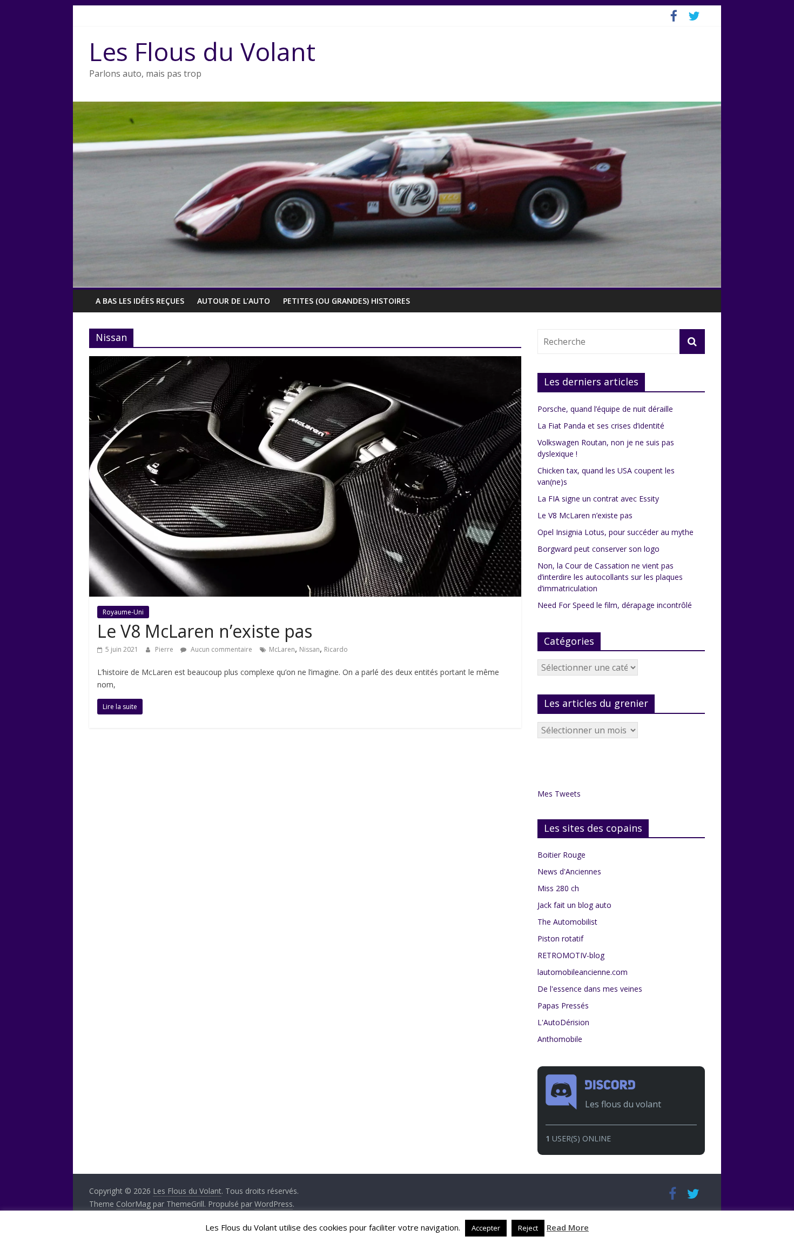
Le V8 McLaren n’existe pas (204, 631)
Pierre (165, 649)
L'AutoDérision (563, 1022)
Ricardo (336, 649)
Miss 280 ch (558, 888)
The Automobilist (567, 922)
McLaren (282, 649)
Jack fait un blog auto (574, 905)
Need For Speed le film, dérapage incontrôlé (614, 605)
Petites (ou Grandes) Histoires (346, 301)
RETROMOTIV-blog (570, 955)
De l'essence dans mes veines (589, 989)
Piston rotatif (560, 938)
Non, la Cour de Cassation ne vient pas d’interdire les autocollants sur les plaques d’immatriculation (610, 576)
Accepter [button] (486, 1228)
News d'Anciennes (569, 871)
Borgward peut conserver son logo (598, 549)
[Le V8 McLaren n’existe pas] (305, 363)
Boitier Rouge (561, 855)
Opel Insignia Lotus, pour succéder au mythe (615, 532)
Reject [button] (528, 1228)
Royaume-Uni (123, 612)
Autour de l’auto (233, 301)
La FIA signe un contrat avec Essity (598, 498)
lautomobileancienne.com (582, 972)
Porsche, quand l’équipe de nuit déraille (605, 409)
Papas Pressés (563, 1005)
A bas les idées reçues (140, 301)
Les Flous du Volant (202, 51)
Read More (568, 1227)
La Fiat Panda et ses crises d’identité (600, 425)
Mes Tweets (559, 793)
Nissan (309, 649)
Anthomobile (559, 1039)
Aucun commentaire (220, 649)
